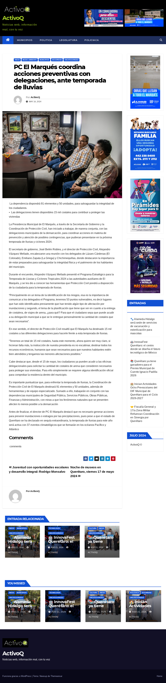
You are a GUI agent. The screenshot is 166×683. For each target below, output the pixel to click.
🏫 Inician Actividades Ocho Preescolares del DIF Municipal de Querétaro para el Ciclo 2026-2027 (144, 391)
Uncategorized (71, 60)
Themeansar (56, 676)
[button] (161, 40)
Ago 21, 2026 (18, 612)
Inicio (17, 60)
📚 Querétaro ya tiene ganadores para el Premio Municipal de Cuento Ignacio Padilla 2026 (143, 368)
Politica (46, 40)
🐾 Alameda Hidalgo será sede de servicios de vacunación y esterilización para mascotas (143, 326)
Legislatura (68, 40)
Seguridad (57, 60)
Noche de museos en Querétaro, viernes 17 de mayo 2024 (92, 472)
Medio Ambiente (30, 60)
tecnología (54, 528)
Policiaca (91, 40)
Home (159, 676)
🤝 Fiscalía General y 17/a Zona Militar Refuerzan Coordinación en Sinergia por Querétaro (144, 413)
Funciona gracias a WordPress (17, 676)
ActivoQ (13, 18)
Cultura (92, 528)
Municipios (25, 40)
